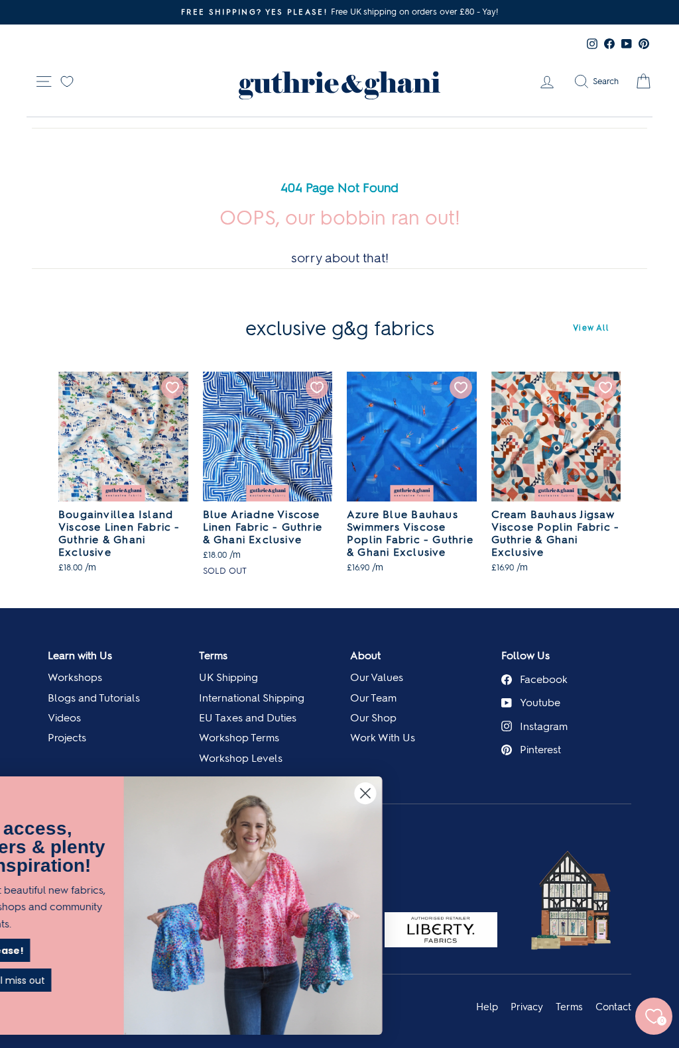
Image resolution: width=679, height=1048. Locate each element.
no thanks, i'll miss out (142, 980)
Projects (67, 737)
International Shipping (251, 698)
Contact (613, 1007)
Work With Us (382, 737)
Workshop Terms (239, 737)
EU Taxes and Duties (247, 717)
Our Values (376, 677)
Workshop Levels (240, 758)
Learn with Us (80, 655)
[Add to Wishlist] (172, 387)
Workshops (75, 677)
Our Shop (373, 717)
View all (591, 328)
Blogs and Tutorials (94, 698)
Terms (213, 655)
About (365, 655)
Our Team (373, 698)
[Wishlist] (67, 80)
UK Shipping (228, 677)
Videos (64, 717)
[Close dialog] (513, 793)
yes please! (142, 950)
